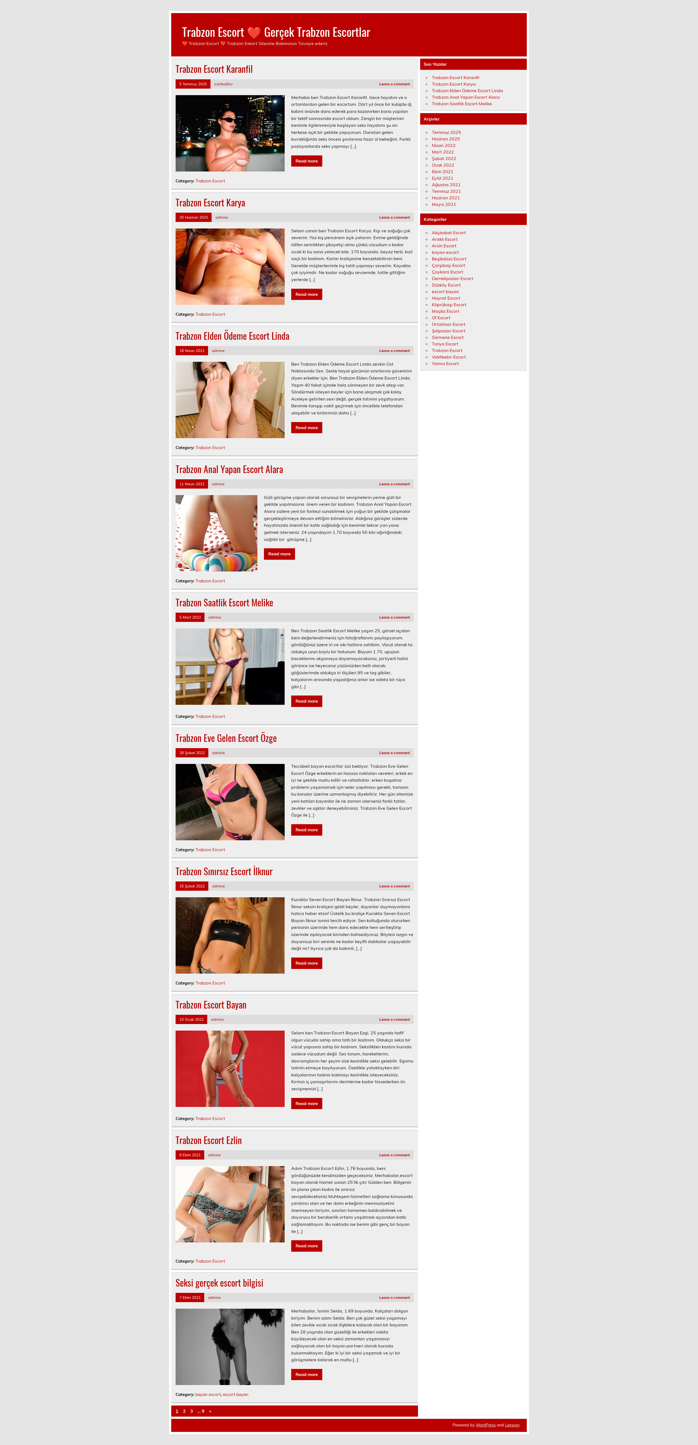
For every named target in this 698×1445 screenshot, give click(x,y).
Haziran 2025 (446, 139)
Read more (307, 161)
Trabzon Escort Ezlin (209, 1140)
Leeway (512, 1425)
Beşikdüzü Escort (449, 258)
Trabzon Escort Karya (210, 202)
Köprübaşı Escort (449, 304)
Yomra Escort (445, 363)
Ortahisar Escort (448, 324)
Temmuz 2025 (446, 132)
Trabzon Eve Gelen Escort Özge (226, 738)
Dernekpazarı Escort (452, 278)
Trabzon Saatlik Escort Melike (224, 602)
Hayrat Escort (446, 298)
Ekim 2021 (442, 171)
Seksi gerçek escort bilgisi (219, 1282)
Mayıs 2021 (444, 204)
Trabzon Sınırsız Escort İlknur (224, 871)
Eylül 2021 (442, 178)
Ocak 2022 (443, 165)
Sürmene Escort (448, 337)
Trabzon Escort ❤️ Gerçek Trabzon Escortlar (276, 31)
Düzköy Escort (446, 285)
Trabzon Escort (210, 180)
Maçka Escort (445, 311)
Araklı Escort (445, 239)
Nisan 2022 (444, 145)
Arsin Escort (444, 245)
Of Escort (441, 317)
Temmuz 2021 (446, 191)
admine (221, 217)
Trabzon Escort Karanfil (214, 69)
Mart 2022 (443, 152)
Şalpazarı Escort (448, 330)
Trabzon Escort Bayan (211, 1004)
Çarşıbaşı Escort (448, 265)
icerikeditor (223, 84)
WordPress (486, 1425)
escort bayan (235, 1394)
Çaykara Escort (447, 272)
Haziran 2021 (446, 197)
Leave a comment (394, 84)
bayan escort (208, 1394)
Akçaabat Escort (449, 232)
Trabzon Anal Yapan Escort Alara (229, 469)
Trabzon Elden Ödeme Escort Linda (232, 335)
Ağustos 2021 (446, 184)
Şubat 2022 (444, 158)
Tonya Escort (445, 344)
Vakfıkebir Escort (449, 357)
